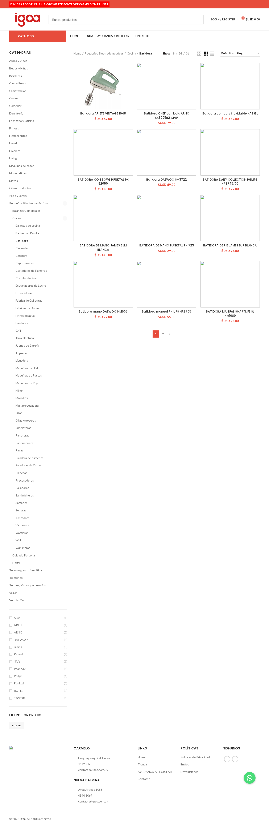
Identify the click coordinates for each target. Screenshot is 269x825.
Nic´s (17, 661)
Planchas (21, 473)
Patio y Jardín (18, 195)
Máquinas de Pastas (29, 375)
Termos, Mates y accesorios (27, 585)
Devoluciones (189, 771)
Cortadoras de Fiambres (31, 270)
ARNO (18, 632)
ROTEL (18, 690)
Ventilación (16, 600)
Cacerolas (22, 248)
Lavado (13, 143)
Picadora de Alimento (30, 458)
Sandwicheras (25, 495)
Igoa (23, 819)
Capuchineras (25, 263)
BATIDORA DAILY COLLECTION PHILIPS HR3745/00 (230, 181)
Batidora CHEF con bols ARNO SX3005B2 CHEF (166, 115)
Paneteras (22, 435)
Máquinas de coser (21, 166)
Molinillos (22, 398)
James (18, 647)
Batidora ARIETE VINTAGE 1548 (103, 113)
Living (13, 158)
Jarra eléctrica (25, 338)
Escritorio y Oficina (21, 120)
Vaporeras (22, 525)
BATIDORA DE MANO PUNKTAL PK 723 (166, 245)
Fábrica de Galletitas (29, 300)
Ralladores (22, 488)
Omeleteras (23, 428)
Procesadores (25, 480)
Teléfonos (16, 577)
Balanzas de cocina (28, 225)
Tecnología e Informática (25, 570)
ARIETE (19, 625)
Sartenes (22, 502)
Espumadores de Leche (31, 285)
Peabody (19, 669)
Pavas (19, 450)
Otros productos (20, 188)
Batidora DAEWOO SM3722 (166, 179)
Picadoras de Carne (28, 465)
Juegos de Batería (27, 345)
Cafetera (21, 255)
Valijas (13, 593)
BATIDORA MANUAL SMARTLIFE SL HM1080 (230, 313)
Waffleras (22, 533)
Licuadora (22, 360)
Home (77, 53)
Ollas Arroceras (26, 420)
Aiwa (17, 618)
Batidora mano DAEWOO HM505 (103, 311)
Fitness (14, 128)
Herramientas (18, 135)
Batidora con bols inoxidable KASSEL (230, 113)
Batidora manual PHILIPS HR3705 (166, 311)
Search (198, 19)
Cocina (13, 98)
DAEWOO (21, 639)
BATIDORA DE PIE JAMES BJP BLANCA (230, 245)
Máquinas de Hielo (28, 368)
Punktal (19, 683)
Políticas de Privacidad (195, 757)
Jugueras (22, 353)
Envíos (185, 764)
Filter (16, 725)
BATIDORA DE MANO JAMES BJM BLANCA (103, 247)
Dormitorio (16, 113)
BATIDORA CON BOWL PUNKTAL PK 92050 (103, 181)
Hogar (16, 562)
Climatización (17, 91)
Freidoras (22, 323)
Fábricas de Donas (27, 308)
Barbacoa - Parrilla (27, 233)
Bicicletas (15, 76)
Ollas (19, 413)
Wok (19, 540)
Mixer (19, 390)
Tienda (142, 764)
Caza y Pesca (17, 83)
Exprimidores (24, 293)
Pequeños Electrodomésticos (28, 203)
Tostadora (22, 518)
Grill (18, 330)
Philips (18, 676)
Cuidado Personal (24, 555)
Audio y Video (18, 61)
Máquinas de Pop (27, 383)
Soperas (21, 510)
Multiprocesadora (27, 405)
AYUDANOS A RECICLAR (155, 771)
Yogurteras (23, 548)
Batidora (22, 240)
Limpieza (14, 151)
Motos (13, 180)
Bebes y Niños (18, 68)
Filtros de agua (25, 315)
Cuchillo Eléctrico (27, 278)
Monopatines (18, 173)
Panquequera (24, 443)
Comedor (15, 106)
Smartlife (20, 698)
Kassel (18, 654)
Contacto (144, 779)
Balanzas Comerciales (26, 210)
